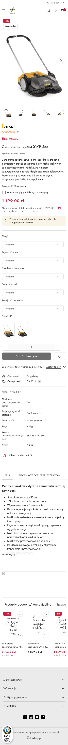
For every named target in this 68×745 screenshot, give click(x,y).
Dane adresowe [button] (12, 679)
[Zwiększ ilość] (57, 347)
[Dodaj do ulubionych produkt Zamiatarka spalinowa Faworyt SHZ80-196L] (19, 614)
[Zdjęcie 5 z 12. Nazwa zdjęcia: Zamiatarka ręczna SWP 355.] (60, 112)
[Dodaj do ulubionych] (59, 356)
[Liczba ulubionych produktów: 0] (55, 10)
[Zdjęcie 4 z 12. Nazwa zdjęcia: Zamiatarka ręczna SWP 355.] (47, 112)
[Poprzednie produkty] (8, 622)
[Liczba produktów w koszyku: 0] (62, 10)
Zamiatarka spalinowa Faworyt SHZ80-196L (11, 645)
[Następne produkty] (60, 622)
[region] (15, 329)
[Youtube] (37, 717)
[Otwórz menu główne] (4, 10)
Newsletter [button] (9, 706)
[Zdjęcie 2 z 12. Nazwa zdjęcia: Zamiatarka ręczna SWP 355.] (21, 112)
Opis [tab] (7, 475)
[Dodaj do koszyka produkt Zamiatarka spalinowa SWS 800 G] (45, 635)
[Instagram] (31, 717)
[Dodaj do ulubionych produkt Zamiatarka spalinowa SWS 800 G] (45, 614)
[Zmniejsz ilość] (4, 347)
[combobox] (33, 244)
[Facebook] (25, 717)
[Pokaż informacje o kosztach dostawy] (39, 381)
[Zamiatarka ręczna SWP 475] (8, 330)
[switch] (7, 740)
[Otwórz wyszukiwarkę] (48, 10)
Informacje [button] (9, 688)
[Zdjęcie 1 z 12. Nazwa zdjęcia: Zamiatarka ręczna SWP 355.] (8, 112)
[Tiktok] (43, 717)
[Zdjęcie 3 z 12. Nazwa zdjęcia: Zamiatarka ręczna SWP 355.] (34, 112)
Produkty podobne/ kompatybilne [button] (27, 604)
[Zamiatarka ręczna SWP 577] (22, 330)
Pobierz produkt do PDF (20, 455)
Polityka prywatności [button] (16, 697)
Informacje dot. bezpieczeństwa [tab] (39, 475)
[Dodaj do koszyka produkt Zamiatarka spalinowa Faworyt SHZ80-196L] (19, 635)
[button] (61, 61)
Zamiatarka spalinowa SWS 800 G (38, 645)
